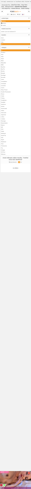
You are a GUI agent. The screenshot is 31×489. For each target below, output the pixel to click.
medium (3, 40)
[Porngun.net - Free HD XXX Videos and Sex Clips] (15, 11)
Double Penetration (6, 91)
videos (4, 21)
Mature (3, 125)
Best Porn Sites (15, 5)
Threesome (4, 145)
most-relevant (13, 162)
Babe (2, 60)
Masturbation (4, 123)
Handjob (3, 102)
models (4, 25)
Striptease (3, 141)
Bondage (3, 75)
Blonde (3, 71)
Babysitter (3, 62)
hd (21, 162)
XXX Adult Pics (6, 8)
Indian (2, 110)
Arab (2, 56)
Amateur (3, 52)
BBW (2, 64)
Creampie (3, 83)
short (2, 38)
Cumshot (3, 85)
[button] (8, 14)
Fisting (2, 98)
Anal (2, 54)
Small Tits (3, 135)
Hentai (2, 106)
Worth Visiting (25, 8)
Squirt (2, 139)
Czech (2, 87)
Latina (2, 116)
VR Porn (3, 152)
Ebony (2, 94)
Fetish (2, 96)
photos (4, 23)
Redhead (3, 133)
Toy (2, 148)
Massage (3, 121)
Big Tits (3, 69)
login (19, 14)
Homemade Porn (6, 5)
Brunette (3, 77)
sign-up (13, 14)
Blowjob (3, 73)
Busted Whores (15, 8)
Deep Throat (4, 89)
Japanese (3, 114)
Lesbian (3, 118)
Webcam (3, 154)
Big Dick (3, 67)
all (1, 44)
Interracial (3, 112)
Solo (2, 137)
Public (2, 131)
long (2, 42)
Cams (2, 79)
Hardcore (3, 104)
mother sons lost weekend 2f (8, 31)
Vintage (3, 150)
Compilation (4, 81)
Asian (2, 58)
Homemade (4, 108)
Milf (2, 127)
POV (2, 129)
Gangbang (3, 100)
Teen (2, 143)
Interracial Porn (9, 6)
